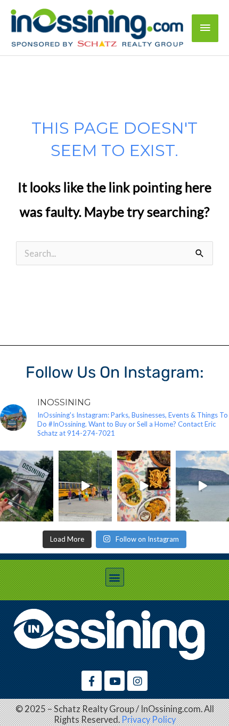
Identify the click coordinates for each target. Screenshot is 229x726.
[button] (114, 577)
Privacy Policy (148, 719)
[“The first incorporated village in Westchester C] (26, 486)
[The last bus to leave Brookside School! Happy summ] (85, 486)
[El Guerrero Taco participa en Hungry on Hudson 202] (143, 486)
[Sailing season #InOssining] (202, 486)
